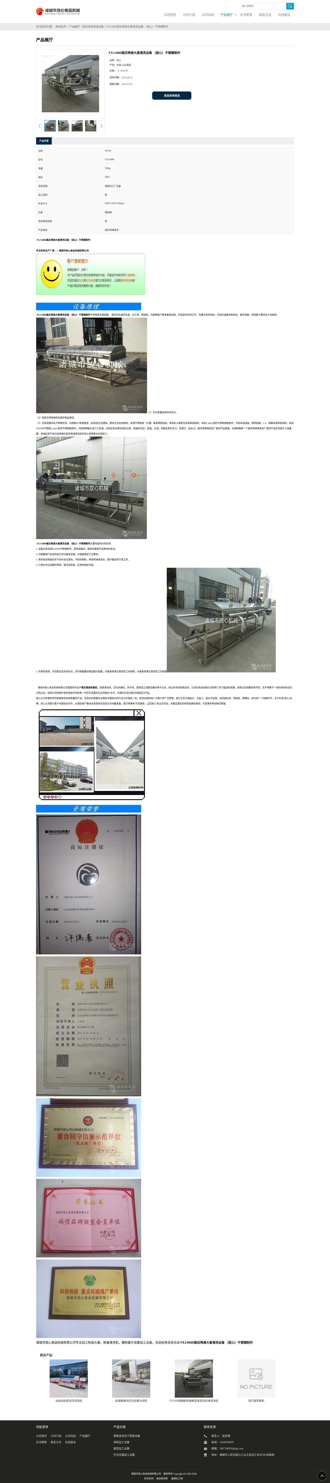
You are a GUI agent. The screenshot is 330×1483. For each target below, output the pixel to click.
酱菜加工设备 (121, 1448)
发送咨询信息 (172, 95)
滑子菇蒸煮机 (256, 1400)
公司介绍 (56, 1435)
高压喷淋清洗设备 (93, 26)
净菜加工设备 (121, 1442)
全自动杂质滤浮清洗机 (68, 1400)
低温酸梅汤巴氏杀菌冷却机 (131, 1400)
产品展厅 (74, 26)
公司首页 (41, 1435)
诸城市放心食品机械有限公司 (146, 1473)
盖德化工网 (177, 1478)
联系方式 (56, 1442)
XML (194, 1473)
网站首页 (61, 26)
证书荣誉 (41, 1442)
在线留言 (70, 1442)
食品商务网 (162, 1478)
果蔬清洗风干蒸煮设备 (126, 1435)
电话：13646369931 (222, 1442)
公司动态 (70, 1435)
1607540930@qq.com (231, 1448)
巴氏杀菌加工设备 (124, 1454)
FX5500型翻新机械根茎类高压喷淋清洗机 (193, 1400)
